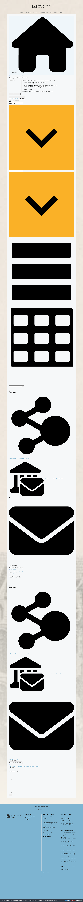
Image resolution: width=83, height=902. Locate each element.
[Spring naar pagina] (23, 386)
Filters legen (21, 98)
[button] (11, 573)
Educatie (35, 12)
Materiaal (17, 96)
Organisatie (11, 96)
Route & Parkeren (47, 836)
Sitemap (42, 872)
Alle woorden (11, 78)
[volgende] (11, 383)
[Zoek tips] (21, 86)
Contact (37, 872)
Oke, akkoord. (67, 900)
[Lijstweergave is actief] (41, 271)
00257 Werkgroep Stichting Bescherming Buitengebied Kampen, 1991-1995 (24, 766)
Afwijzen (73, 900)
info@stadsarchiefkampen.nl (49, 816)
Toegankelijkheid (46, 837)
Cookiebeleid (52, 872)
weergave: (11, 238)
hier (53, 91)
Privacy (46, 872)
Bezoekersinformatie (43, 12)
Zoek (10, 93)
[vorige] (11, 370)
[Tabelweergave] (41, 336)
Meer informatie (78, 900)
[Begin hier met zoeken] (42, 44)
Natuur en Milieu (15, 98)
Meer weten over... (54, 12)
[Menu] (9, 391)
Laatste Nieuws (31, 872)
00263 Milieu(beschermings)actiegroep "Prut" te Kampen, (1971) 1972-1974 (24, 571)
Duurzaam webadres (13, 565)
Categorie (23, 96)
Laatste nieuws (28, 821)
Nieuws (61, 12)
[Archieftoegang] (12, 569)
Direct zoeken (28, 12)
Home (21, 12)
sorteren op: (11, 101)
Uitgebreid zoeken (16, 93)
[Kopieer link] (22, 567)
